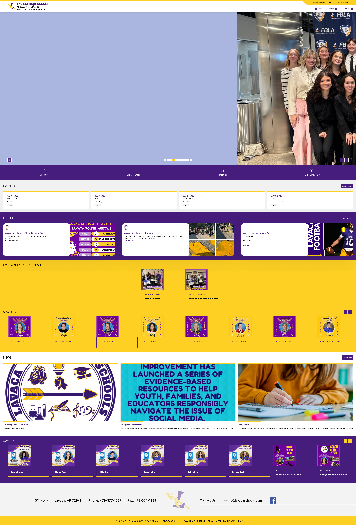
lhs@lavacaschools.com (245, 500)
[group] (161, 286)
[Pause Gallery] (9, 160)
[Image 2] (168, 160)
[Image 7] (182, 160)
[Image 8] (185, 160)
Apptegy (237, 520)
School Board (12, 202)
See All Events (347, 186)
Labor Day (99, 202)
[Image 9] (188, 160)
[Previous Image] (342, 160)
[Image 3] (170, 160)
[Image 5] (176, 160)
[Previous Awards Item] (345, 441)
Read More (152, 238)
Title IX (331, 3)
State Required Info (318, 3)
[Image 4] (173, 160)
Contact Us (208, 500)
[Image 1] (165, 160)
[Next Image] (346, 160)
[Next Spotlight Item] (350, 312)
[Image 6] (179, 160)
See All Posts (347, 218)
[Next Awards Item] (350, 441)
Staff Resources (343, 3)
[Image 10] (191, 160)
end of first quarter (278, 202)
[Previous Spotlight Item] (345, 312)
